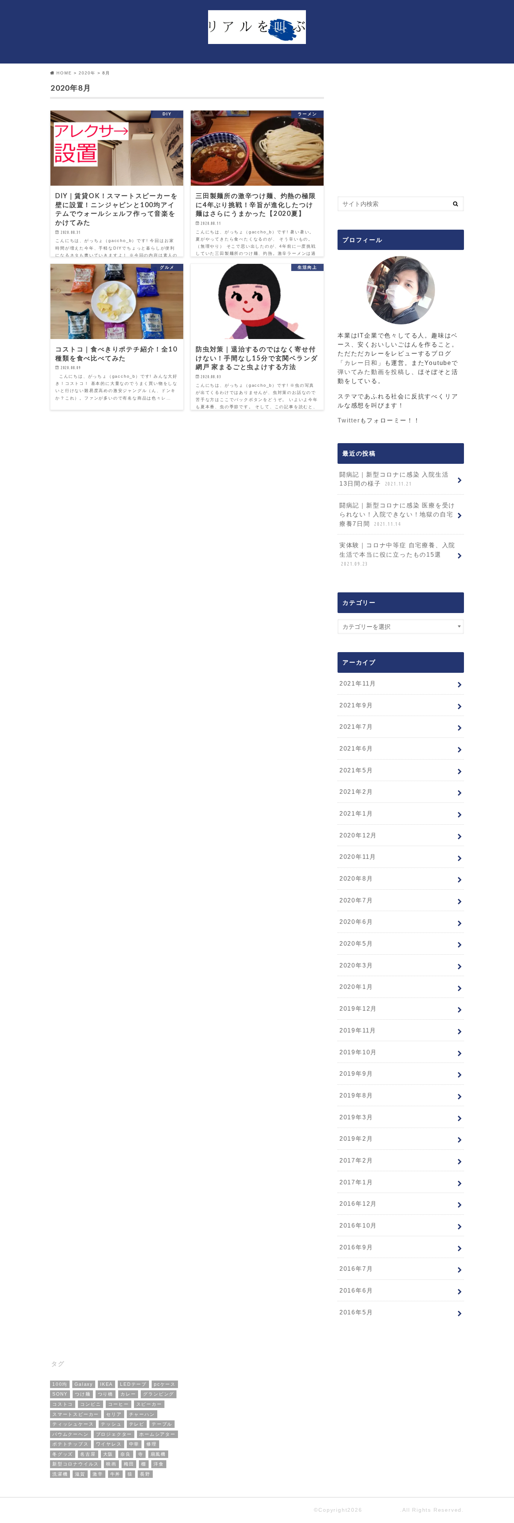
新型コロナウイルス (75, 1464)
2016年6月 (356, 1290)
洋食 (159, 1464)
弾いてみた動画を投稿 (371, 371)
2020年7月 (356, 900)
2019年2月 (356, 1138)
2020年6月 (356, 921)
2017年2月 (356, 1160)
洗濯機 (60, 1474)
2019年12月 (358, 1008)
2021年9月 (356, 705)
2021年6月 (356, 748)
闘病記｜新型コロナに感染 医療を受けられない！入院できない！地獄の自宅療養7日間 (397, 514)
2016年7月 (356, 1268)
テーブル (162, 1424)
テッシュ (111, 1424)
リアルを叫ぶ (382, 1510)
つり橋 (105, 1394)
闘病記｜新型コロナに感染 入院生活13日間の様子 (394, 479)
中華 (134, 1444)
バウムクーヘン (70, 1434)
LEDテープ (133, 1384)
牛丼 (115, 1474)
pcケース (165, 1384)
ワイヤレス (109, 1444)
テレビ (136, 1424)
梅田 (129, 1464)
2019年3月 (356, 1117)
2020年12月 (358, 835)
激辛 (98, 1474)
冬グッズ (62, 1454)
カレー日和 (361, 362)
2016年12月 (358, 1203)
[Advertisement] (400, 130)
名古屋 (88, 1454)
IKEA (106, 1384)
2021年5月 (356, 770)
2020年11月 (357, 856)
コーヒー (118, 1404)
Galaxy (84, 1384)
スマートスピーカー (75, 1414)
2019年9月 (356, 1073)
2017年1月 (356, 1182)
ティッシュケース (73, 1424)
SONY (60, 1394)
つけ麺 (82, 1394)
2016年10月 (358, 1225)
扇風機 (158, 1454)
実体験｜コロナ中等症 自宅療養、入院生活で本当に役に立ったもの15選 (397, 554)
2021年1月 (356, 813)
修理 (151, 1444)
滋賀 (80, 1474)
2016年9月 (356, 1247)
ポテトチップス (70, 1444)
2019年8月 (356, 1095)
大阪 (108, 1454)
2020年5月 (356, 943)
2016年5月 (356, 1312)
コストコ (62, 1404)
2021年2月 (356, 791)
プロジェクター (114, 1434)
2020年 (87, 73)
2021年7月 (356, 726)
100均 (59, 1384)
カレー (128, 1394)
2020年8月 (356, 878)
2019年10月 (358, 1052)
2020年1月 (356, 986)
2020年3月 (356, 965)
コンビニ (90, 1404)
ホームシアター (157, 1434)
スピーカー (149, 1404)
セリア (114, 1414)
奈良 (125, 1454)
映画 (111, 1464)
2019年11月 (357, 1030)
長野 (145, 1474)
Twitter (349, 420)
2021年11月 (357, 683)
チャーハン (142, 1414)
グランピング (158, 1394)
